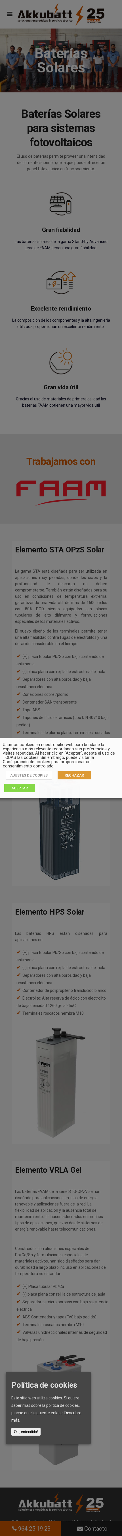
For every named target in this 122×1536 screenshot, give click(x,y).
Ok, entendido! (26, 1432)
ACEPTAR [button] (19, 788)
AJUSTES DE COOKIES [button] (29, 775)
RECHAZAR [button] (74, 775)
